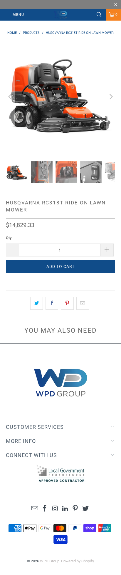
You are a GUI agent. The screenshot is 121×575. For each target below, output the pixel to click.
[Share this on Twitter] (36, 303)
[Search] (99, 15)
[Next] (110, 96)
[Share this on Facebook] (52, 303)
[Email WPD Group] (34, 509)
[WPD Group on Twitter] (85, 509)
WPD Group (49, 561)
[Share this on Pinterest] (67, 303)
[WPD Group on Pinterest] (75, 509)
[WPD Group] (60, 15)
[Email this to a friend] (82, 303)
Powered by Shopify (77, 561)
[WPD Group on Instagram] (55, 509)
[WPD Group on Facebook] (45, 509)
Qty (9, 238)
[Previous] (10, 96)
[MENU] (3, 15)
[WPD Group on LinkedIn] (65, 509)
